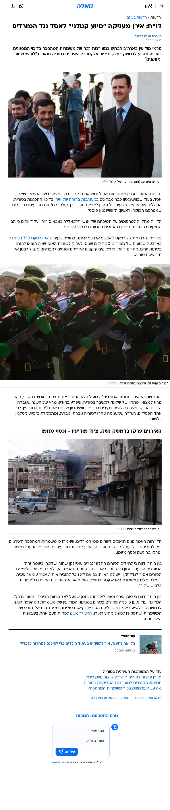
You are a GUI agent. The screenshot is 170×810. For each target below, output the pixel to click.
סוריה (149, 698)
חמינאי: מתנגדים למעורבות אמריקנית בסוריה (123, 683)
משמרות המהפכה (103, 698)
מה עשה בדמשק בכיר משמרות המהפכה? (125, 688)
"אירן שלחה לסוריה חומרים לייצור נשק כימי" (124, 677)
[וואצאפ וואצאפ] (21, 6)
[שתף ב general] (12, 6)
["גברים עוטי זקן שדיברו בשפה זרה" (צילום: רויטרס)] (85, 326)
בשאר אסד (124, 698)
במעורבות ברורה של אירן (76, 200)
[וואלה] (85, 6)
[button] (148, 6)
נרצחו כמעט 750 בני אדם (30, 238)
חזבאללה (138, 698)
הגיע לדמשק (81, 613)
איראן (158, 698)
